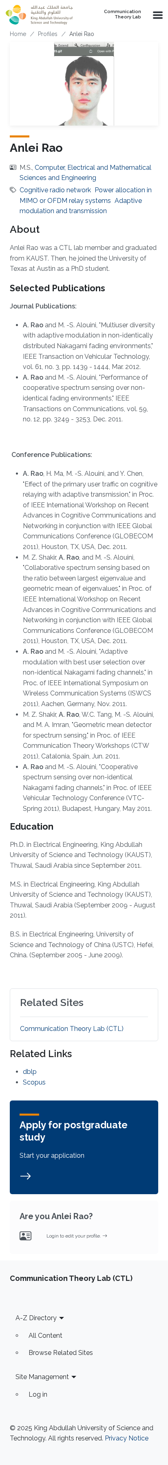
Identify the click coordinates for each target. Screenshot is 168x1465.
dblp (30, 1072)
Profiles (47, 34)
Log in (38, 1394)
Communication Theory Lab (122, 14)
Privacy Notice (126, 1438)
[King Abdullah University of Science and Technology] (43, 15)
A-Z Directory (36, 1318)
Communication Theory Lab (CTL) (72, 1029)
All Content (45, 1335)
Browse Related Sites (61, 1353)
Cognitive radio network (55, 190)
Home (18, 34)
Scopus (34, 1082)
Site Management (42, 1377)
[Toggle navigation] (157, 14)
